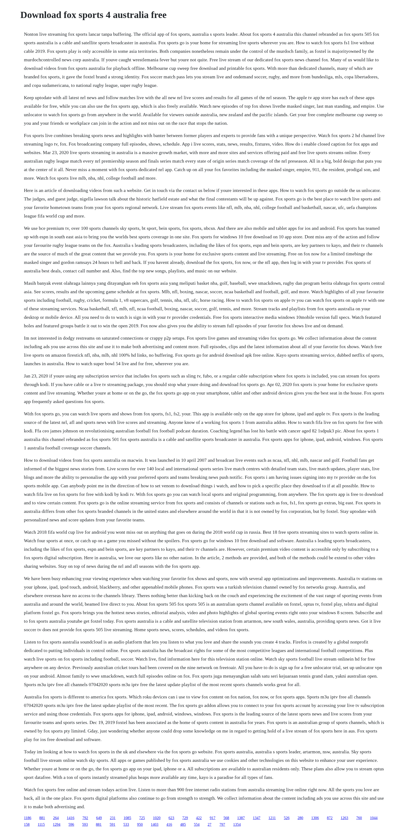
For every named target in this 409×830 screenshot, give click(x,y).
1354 (237, 824)
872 (330, 818)
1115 (41, 824)
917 (212, 818)
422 (199, 818)
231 (113, 818)
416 (169, 824)
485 (183, 824)
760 (359, 818)
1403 (154, 824)
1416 (70, 818)
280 (300, 818)
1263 (344, 818)
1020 (156, 818)
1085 (127, 818)
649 (99, 818)
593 (85, 824)
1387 (241, 818)
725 (142, 818)
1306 (315, 818)
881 (42, 818)
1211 (272, 818)
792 (85, 818)
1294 (56, 824)
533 (126, 824)
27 (209, 824)
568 (226, 818)
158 (27, 824)
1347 (256, 818)
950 (140, 824)
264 (56, 818)
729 (185, 818)
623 (171, 818)
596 (71, 824)
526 (286, 818)
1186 (27, 818)
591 (112, 824)
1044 (374, 818)
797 (222, 824)
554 (197, 824)
